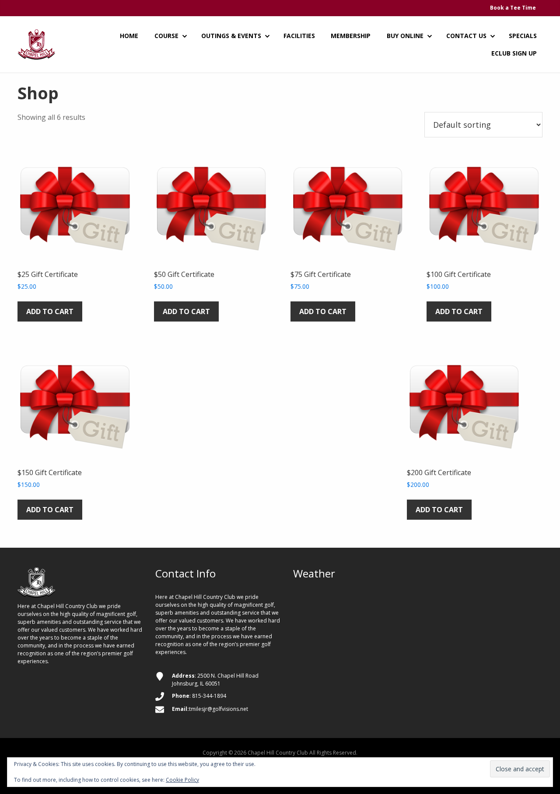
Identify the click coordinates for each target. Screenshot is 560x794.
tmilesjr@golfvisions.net (218, 709)
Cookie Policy (182, 780)
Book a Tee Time (513, 7)
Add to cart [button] (50, 311)
